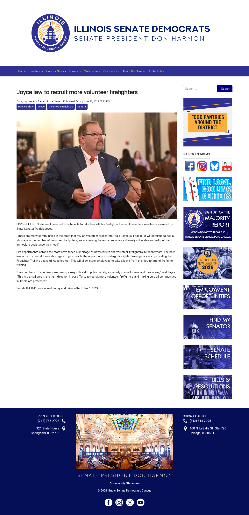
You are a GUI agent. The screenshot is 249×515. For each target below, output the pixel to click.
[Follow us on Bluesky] (214, 166)
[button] (36, 71)
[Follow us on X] (131, 500)
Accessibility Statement (125, 483)
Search (225, 88)
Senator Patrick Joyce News (44, 101)
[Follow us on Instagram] (202, 166)
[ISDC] (123, 33)
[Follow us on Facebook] (189, 166)
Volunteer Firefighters (61, 106)
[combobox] (200, 88)
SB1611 (81, 106)
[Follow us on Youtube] (141, 500)
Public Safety (25, 106)
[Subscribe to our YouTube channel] (227, 166)
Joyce (41, 106)
